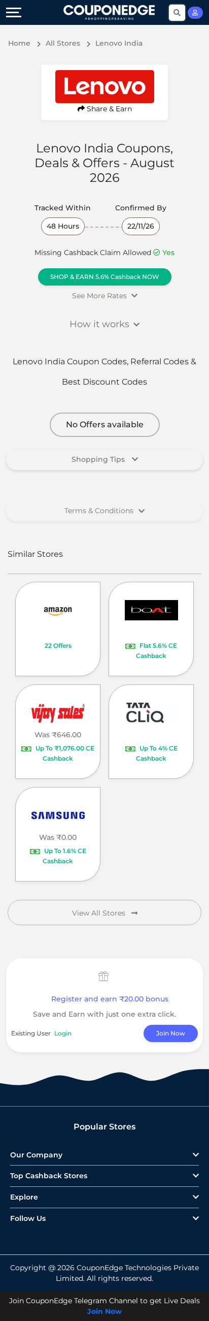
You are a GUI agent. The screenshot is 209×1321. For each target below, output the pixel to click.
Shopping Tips (99, 459)
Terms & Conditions (98, 510)
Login (63, 1033)
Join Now (170, 1033)
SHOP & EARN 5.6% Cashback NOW (104, 276)
